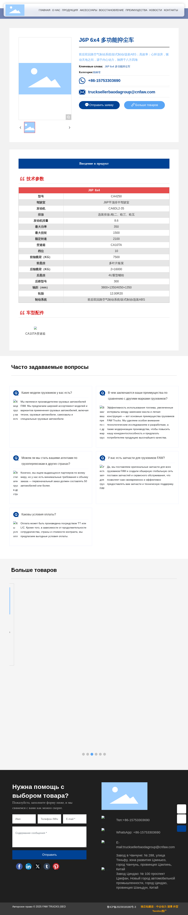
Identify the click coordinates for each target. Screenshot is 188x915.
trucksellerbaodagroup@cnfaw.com (121, 92)
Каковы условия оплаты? (38, 514)
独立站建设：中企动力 (154, 906)
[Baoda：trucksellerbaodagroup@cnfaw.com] (181, 819)
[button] (83, 754)
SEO (63, 906)
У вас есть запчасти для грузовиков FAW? (136, 457)
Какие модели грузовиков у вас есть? (46, 392)
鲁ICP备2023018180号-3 (121, 906)
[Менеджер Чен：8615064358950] (181, 809)
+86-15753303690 (104, 80)
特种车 (97, 72)
